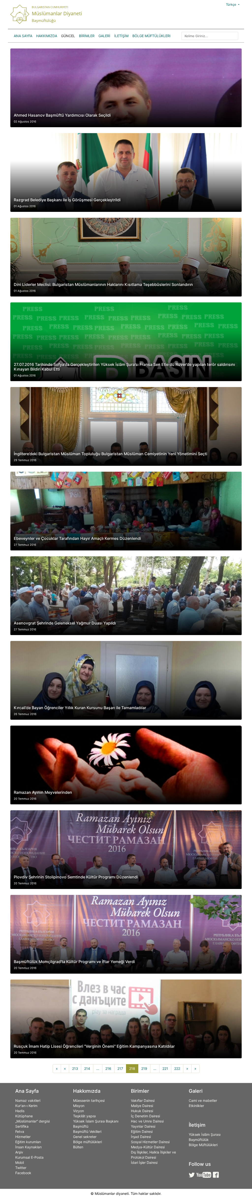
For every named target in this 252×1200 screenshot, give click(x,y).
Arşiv (19, 1152)
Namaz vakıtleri (27, 1100)
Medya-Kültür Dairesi (148, 1147)
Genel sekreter (84, 1137)
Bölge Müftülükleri (151, 36)
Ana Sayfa (23, 36)
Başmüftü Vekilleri (87, 1131)
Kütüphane (24, 1116)
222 (177, 1068)
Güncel (68, 36)
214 (87, 1068)
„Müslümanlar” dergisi (32, 1121)
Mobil (19, 1162)
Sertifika (22, 1126)
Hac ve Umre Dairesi (147, 1121)
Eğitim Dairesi (142, 1131)
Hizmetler (23, 1137)
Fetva (19, 1131)
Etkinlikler (196, 1106)
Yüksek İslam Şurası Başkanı (95, 1121)
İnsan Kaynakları (28, 1147)
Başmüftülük (199, 1140)
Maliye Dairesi (142, 1106)
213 (75, 1068)
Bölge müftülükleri (87, 1142)
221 (165, 1068)
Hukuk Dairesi (142, 1111)
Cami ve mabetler (203, 1100)
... (97, 1068)
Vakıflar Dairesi (143, 1100)
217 (120, 1068)
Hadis (19, 1111)
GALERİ (104, 36)
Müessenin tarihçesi (89, 1100)
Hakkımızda (46, 36)
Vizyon (78, 1111)
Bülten (78, 1147)
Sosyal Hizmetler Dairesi (150, 1142)
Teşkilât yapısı (84, 1116)
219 (144, 1068)
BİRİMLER (86, 36)
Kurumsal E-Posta (29, 1157)
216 (108, 1068)
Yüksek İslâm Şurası (204, 1134)
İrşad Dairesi (141, 1137)
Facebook (23, 1173)
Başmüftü (80, 1126)
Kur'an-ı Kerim (26, 1106)
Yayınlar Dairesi (143, 1126)
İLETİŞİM (121, 36)
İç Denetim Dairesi (145, 1116)
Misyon (78, 1106)
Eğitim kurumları (28, 1142)
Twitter (20, 1168)
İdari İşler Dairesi (144, 1162)
